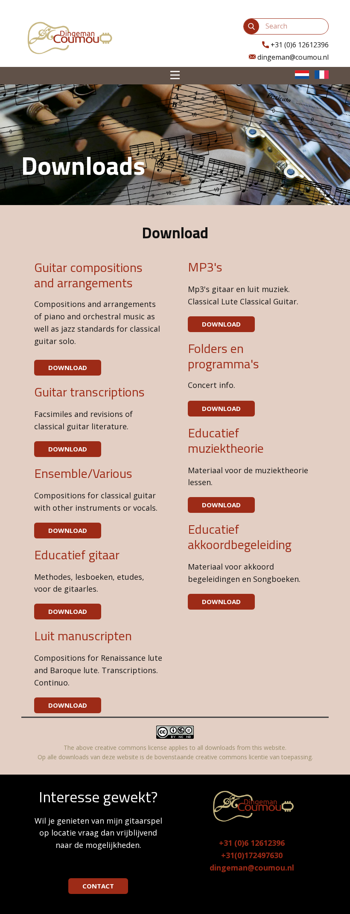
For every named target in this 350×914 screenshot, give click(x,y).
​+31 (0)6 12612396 (299, 44)
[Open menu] (175, 75)
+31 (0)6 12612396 (252, 843)
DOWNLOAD (67, 367)
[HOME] (68, 37)
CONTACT (98, 886)
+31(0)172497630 (252, 855)
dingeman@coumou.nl (292, 57)
